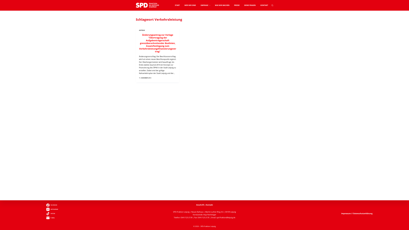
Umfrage (204, 5)
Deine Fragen (250, 5)
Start (177, 5)
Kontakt (264, 5)
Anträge (142, 30)
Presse (237, 5)
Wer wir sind (190, 5)
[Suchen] (272, 5)
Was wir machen (222, 5)
